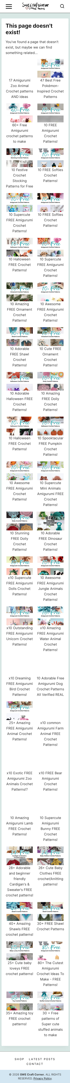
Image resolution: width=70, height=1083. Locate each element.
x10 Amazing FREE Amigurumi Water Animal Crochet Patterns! (50, 639)
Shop (19, 1059)
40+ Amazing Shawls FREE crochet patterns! (19, 929)
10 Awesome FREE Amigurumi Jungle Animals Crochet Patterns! (50, 589)
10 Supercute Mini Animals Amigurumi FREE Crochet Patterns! (50, 494)
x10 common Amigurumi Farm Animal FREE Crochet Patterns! (50, 734)
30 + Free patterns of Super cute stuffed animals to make (50, 1024)
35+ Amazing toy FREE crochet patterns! (19, 1018)
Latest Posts (42, 1059)
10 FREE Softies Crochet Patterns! (50, 175)
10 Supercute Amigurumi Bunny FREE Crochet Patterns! (50, 829)
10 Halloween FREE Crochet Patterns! (19, 264)
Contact (35, 1064)
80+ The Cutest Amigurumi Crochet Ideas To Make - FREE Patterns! (50, 974)
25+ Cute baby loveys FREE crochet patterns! (19, 968)
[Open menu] (8, 6)
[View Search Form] (62, 6)
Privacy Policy (42, 1078)
